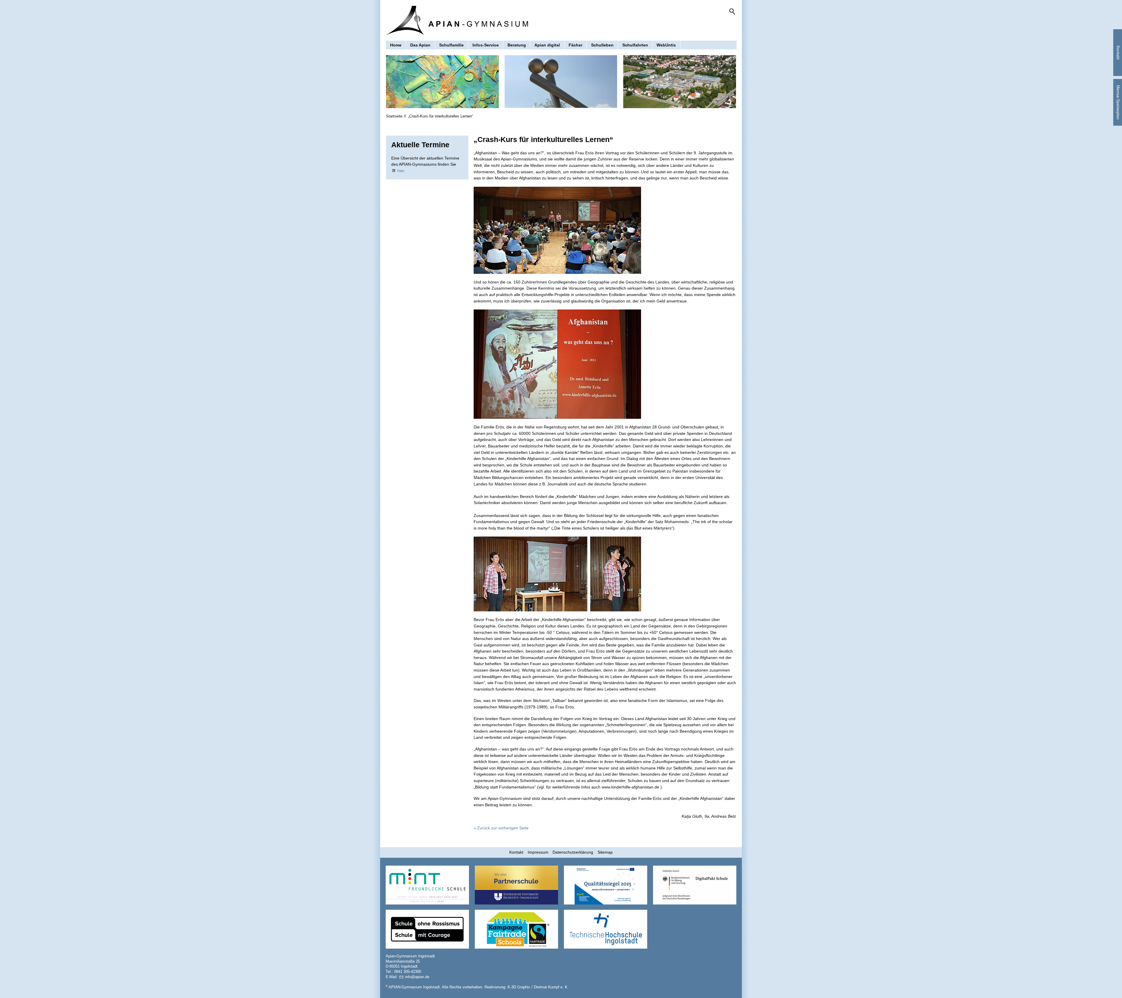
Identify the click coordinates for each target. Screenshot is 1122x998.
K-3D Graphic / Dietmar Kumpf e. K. (538, 987)
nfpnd (416, 977)
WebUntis (666, 45)
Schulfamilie (451, 45)
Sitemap (605, 852)
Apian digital (547, 45)
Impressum (538, 852)
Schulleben (602, 45)
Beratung (517, 45)
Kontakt (516, 852)
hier (400, 170)
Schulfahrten (635, 45)
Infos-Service (485, 45)
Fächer (575, 45)
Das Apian (420, 45)
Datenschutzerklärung (573, 852)
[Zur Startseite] (457, 20)
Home (395, 45)
